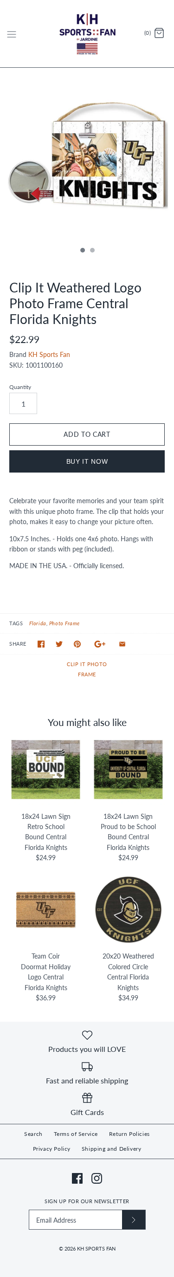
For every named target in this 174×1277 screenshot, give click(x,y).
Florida (37, 623)
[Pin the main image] (77, 644)
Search (33, 1133)
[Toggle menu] (11, 33)
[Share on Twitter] (59, 644)
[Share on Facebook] (41, 644)
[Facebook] (77, 1178)
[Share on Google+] (100, 644)
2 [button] (92, 251)
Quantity (20, 386)
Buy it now (87, 461)
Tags (16, 623)
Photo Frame (64, 623)
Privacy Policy (52, 1148)
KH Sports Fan (49, 354)
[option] (87, 155)
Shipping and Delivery (112, 1148)
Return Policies (129, 1133)
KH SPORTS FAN (96, 1248)
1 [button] (82, 251)
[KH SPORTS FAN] (87, 34)
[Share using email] (122, 644)
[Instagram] (96, 1178)
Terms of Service (76, 1133)
